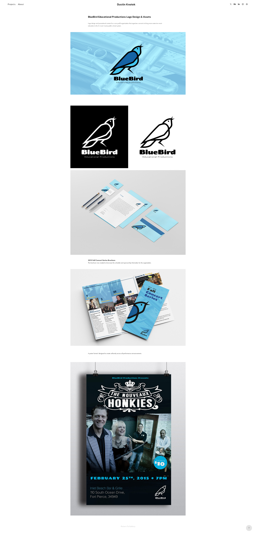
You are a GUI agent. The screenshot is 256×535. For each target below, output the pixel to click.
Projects (12, 4)
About (21, 4)
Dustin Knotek (126, 4)
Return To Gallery (128, 526)
